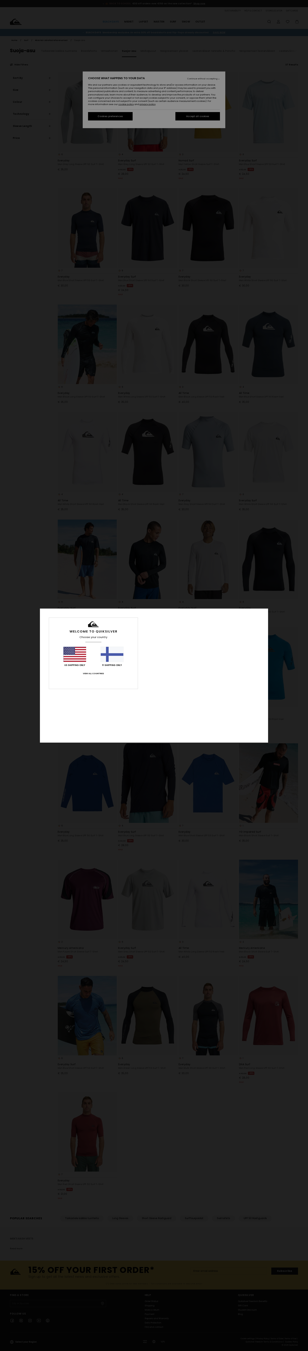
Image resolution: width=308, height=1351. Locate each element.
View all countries (93, 673)
